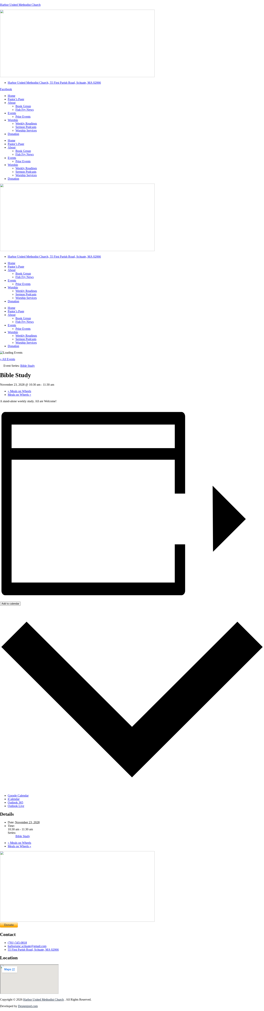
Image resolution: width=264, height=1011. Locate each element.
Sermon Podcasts (25, 127)
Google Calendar (18, 795)
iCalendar (14, 799)
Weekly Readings (26, 123)
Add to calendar (10, 603)
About (11, 102)
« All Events (7, 359)
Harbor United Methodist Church (20, 4)
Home (11, 95)
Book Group (23, 106)
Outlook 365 (15, 802)
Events (12, 113)
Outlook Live (16, 806)
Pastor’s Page (16, 99)
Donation (13, 134)
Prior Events (23, 116)
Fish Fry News (24, 109)
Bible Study (22, 836)
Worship (13, 120)
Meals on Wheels (19, 391)
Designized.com (28, 1006)
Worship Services (26, 130)
